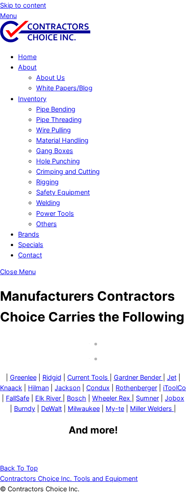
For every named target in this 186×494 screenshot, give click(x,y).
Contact (30, 255)
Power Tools (55, 213)
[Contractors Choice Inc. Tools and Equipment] (45, 40)
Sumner (147, 398)
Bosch (76, 398)
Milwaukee (84, 408)
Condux (98, 387)
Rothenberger (136, 387)
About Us (50, 77)
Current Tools (88, 377)
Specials (30, 244)
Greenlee (23, 377)
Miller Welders (152, 408)
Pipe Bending (55, 109)
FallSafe (17, 398)
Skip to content (23, 5)
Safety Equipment (63, 192)
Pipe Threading (59, 119)
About (27, 67)
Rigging (47, 182)
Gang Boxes (54, 150)
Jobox (174, 398)
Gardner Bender (138, 377)
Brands (28, 234)
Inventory (32, 99)
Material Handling (62, 140)
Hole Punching (58, 161)
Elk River (49, 398)
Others (46, 224)
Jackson (67, 387)
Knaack (11, 387)
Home (27, 57)
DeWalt (51, 408)
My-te (115, 408)
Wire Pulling (53, 130)
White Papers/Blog (64, 88)
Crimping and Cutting (68, 171)
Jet (172, 377)
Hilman (38, 387)
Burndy (24, 408)
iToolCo (174, 387)
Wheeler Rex (112, 398)
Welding (48, 202)
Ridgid (51, 377)
